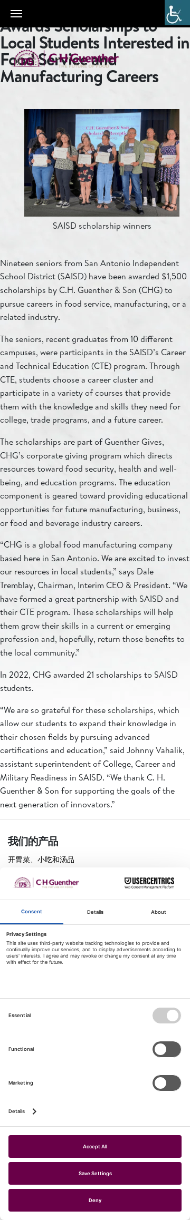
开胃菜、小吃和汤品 (41, 859)
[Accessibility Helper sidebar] (177, 12)
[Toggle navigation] (16, 13)
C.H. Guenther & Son (76, 58)
